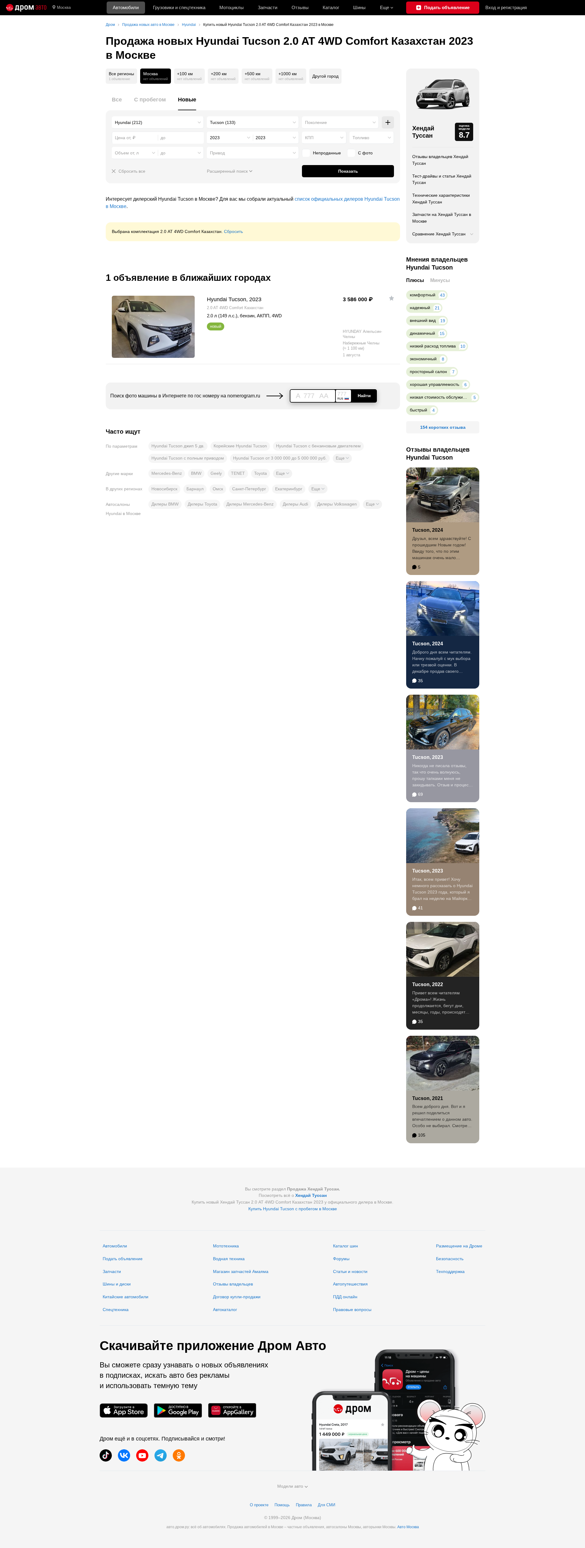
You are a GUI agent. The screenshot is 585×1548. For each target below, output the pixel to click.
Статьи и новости (350, 1271)
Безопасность (449, 1258)
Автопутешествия (350, 1284)
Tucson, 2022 (427, 984)
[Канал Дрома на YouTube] (142, 1455)
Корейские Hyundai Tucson (240, 445)
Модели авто (290, 1486)
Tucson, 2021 (427, 1098)
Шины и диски (117, 1284)
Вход (506, 7)
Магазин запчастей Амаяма (240, 1271)
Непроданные (327, 152)
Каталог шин (345, 1245)
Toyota (260, 473)
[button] (342, 458)
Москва (64, 7)
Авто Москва (408, 1527)
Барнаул (195, 488)
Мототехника (226, 1245)
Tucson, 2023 (427, 757)
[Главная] (26, 7)
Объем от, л (127, 152)
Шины (359, 7)
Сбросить (233, 231)
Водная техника (229, 1258)
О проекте (259, 1505)
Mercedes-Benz (166, 473)
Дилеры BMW (165, 504)
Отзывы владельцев (233, 1284)
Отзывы (300, 7)
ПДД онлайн (345, 1296)
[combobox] (158, 122)
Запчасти (267, 7)
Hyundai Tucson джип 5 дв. (177, 445)
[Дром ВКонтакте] (124, 1455)
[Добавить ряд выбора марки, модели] (388, 122)
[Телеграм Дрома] (160, 1455)
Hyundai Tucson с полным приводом (187, 458)
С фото (365, 152)
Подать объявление (123, 1258)
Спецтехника (116, 1309)
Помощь (282, 1505)
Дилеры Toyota (202, 504)
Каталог (331, 7)
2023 (215, 137)
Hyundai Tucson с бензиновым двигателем (318, 445)
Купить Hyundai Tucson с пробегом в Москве (292, 1208)
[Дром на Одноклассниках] (179, 1455)
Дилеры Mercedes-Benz (250, 504)
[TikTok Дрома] (106, 1455)
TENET (238, 473)
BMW (196, 473)
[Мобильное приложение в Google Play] (178, 1410)
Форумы (341, 1258)
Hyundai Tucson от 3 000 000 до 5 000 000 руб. (280, 458)
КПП (309, 137)
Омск (218, 488)
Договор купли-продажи (237, 1296)
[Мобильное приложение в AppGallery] (232, 1410)
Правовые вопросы (352, 1309)
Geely (216, 473)
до (163, 152)
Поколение (316, 122)
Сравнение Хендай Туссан (439, 233)
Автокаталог (225, 1309)
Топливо (361, 137)
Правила (304, 1505)
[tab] (117, 103)
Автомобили (126, 7)
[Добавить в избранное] (391, 298)
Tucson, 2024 (427, 530)
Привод (217, 152)
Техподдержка (450, 1271)
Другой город (325, 76)
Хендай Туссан (423, 132)
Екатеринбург (288, 488)
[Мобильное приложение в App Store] (124, 1410)
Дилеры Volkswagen (337, 504)
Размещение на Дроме (459, 1245)
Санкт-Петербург (249, 488)
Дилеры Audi (295, 504)
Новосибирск (164, 488)
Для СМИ (326, 1505)
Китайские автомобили (125, 1296)
